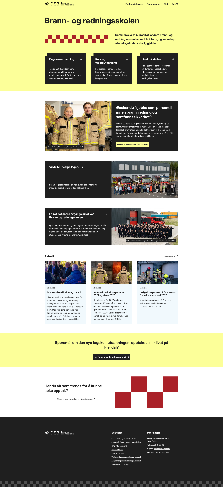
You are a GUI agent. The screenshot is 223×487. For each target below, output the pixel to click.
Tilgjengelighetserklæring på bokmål (126, 457)
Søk (174, 4)
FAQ (166, 4)
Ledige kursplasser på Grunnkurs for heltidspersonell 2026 (158, 294)
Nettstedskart (117, 449)
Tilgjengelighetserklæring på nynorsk (126, 461)
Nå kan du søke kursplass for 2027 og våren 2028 (109, 294)
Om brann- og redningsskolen (124, 438)
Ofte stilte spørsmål (119, 446)
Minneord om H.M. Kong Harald (64, 292)
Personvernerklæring (120, 464)
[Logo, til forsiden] (59, 4)
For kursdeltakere (134, 4)
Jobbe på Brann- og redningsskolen (126, 442)
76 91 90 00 (159, 445)
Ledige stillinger (118, 453)
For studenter (153, 4)
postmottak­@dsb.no (162, 448)
